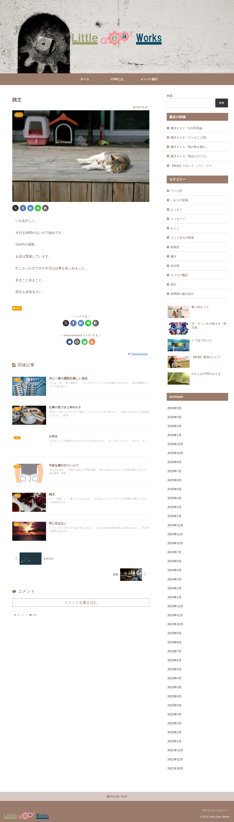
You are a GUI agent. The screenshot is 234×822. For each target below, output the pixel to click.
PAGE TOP (118, 796)
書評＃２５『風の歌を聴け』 (190, 146)
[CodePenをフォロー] (77, 342)
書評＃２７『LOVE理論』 (188, 128)
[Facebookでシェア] (23, 208)
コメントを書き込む (80, 602)
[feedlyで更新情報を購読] (84, 342)
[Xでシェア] (15, 208)
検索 (170, 95)
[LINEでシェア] (38, 208)
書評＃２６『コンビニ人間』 (190, 137)
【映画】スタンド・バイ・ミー (191, 165)
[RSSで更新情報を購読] (92, 342)
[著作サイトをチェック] (69, 342)
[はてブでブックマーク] (30, 208)
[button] (45, 208)
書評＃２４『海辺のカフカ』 (190, 156)
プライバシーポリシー (215, 810)
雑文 (18, 308)
